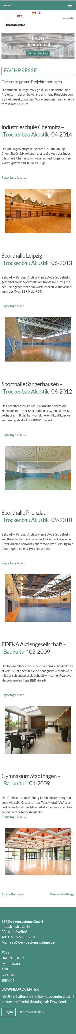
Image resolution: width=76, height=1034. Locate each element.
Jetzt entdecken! (38, 53)
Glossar (8, 975)
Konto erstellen (32, 1012)
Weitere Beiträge (62, 894)
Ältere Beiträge (12, 894)
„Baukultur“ (14, 651)
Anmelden (69, 18)
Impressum (10, 964)
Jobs (5, 952)
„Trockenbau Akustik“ (25, 134)
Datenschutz (12, 958)
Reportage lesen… (14, 177)
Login (8, 1012)
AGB (4, 969)
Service (7, 980)
